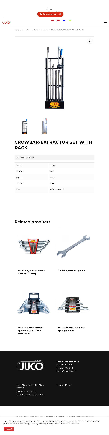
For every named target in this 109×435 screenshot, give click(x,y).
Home (17, 30)
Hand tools (27, 30)
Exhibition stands (40, 30)
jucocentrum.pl (52, 14)
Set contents (27, 157)
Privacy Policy (64, 385)
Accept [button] (9, 429)
